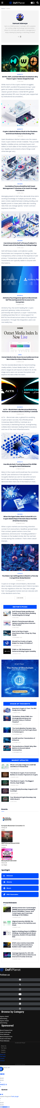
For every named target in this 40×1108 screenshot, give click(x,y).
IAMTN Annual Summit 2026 (10, 843)
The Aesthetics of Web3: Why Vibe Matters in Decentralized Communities (24, 748)
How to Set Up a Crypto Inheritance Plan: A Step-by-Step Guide (24, 633)
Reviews (20, 183)
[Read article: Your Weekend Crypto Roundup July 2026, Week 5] (5, 799)
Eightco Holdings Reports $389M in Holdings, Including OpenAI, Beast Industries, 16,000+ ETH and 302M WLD (24, 934)
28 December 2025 (17, 724)
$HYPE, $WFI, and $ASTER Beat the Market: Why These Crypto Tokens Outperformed (20, 78)
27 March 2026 (16, 712)
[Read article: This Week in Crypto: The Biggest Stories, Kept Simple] (5, 783)
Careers (3, 1050)
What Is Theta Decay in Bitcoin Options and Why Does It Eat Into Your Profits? (23, 623)
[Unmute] (2, 1094)
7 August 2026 (14, 793)
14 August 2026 (14, 785)
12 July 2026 (15, 627)
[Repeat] (3, 1085)
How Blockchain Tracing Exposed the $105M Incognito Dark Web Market (20, 465)
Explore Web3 (4, 1016)
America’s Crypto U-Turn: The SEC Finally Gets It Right (24, 709)
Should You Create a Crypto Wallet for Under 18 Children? (22, 642)
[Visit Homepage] (17, 3)
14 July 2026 (15, 617)
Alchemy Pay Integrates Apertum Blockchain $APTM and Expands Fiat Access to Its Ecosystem (20, 300)
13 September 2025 (17, 645)
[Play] (1, 1074)
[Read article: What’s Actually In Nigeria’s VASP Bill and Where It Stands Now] (5, 766)
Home (3, 8)
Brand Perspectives (6, 1030)
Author (8, 8)
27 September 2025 (17, 752)
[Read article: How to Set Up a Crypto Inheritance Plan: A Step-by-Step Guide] (7, 633)
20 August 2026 (16, 939)
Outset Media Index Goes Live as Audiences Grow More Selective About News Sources (20, 358)
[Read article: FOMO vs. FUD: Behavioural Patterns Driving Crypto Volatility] (7, 651)
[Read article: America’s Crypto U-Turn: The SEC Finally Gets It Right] (7, 710)
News (20, 354)
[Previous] (0, 1074)
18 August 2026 (16, 959)
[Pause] (2, 1074)
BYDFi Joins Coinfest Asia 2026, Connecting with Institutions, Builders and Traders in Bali (23, 945)
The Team (4, 1048)
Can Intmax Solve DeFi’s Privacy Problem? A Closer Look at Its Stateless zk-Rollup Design (20, 244)
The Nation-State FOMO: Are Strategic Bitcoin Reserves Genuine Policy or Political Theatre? (22, 719)
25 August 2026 (14, 769)
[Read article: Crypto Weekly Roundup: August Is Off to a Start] (5, 791)
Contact (3, 1052)
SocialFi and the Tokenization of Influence (23, 739)
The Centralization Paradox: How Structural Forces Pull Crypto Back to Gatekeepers (24, 730)
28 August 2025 (16, 653)
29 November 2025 (17, 734)
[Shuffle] (0, 1085)
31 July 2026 (13, 801)
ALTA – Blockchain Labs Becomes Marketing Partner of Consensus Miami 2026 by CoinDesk (20, 410)
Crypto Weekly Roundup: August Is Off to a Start (23, 790)
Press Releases (4, 1034)
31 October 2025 (16, 742)
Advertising (3, 1019)
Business (20, 295)
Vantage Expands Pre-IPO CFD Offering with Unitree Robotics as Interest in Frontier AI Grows (24, 955)
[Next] (3, 1074)
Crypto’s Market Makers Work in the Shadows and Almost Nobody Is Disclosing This (20, 132)
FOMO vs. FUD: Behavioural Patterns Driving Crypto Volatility (24, 650)
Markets (20, 74)
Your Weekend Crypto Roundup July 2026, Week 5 (23, 798)
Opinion (20, 573)
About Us (3, 1046)
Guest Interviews (5, 1032)
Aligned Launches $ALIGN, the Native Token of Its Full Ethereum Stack (24, 923)
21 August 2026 (14, 777)
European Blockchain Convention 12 (13, 825)
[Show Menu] (2, 3)
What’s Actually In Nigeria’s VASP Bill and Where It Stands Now (23, 766)
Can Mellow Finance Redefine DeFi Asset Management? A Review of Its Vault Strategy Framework (20, 188)
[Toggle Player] (0, 1082)
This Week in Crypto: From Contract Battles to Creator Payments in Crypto (24, 774)
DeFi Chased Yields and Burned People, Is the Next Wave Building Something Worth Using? (24, 613)
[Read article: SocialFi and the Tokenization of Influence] (7, 740)
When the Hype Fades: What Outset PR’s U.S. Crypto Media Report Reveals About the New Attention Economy (20, 518)
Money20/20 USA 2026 (8, 860)
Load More (20, 598)
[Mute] (1, 1094)
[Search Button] (38, 3)
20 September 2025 (17, 637)
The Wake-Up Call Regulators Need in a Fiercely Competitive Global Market (20, 577)
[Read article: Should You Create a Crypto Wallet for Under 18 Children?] (7, 643)
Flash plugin (15, 1096)
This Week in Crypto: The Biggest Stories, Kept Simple (22, 782)
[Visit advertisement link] (20, 678)
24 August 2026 (16, 917)
